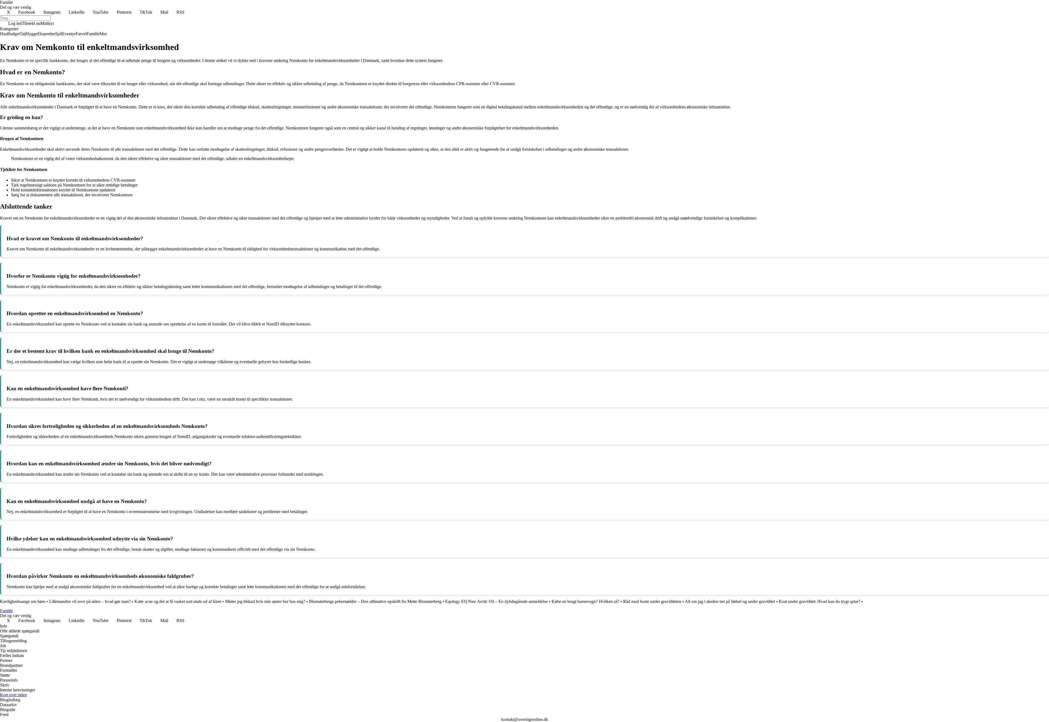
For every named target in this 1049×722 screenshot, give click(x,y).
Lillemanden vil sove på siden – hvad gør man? (90, 601)
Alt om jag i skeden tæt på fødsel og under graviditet (730, 601)
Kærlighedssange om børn (22, 601)
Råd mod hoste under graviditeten (652, 601)
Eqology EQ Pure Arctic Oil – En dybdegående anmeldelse (496, 601)
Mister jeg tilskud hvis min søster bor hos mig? (265, 601)
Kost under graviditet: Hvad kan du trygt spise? (819, 601)
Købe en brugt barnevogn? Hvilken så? (585, 601)
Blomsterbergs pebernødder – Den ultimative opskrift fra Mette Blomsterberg (375, 601)
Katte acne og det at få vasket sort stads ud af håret (177, 601)
